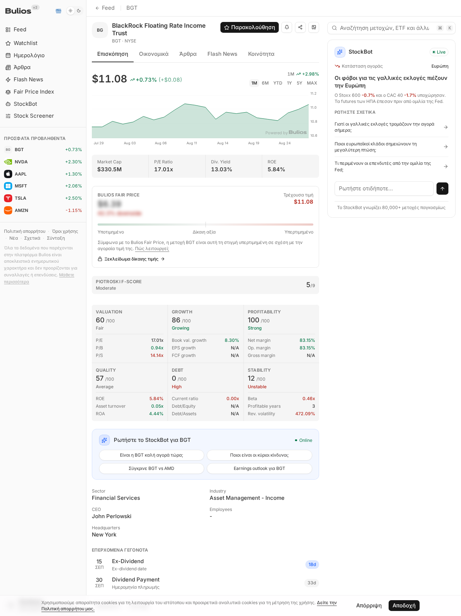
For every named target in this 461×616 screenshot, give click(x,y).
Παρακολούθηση (253, 27)
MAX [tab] (312, 83)
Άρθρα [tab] (188, 53)
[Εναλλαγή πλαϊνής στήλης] (86, 308)
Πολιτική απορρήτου (24, 231)
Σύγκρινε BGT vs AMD (151, 468)
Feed (108, 7)
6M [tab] (265, 83)
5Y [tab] (299, 83)
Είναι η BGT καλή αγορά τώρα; (151, 455)
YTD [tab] (277, 83)
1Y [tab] (289, 83)
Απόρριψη (369, 605)
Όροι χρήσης (65, 231)
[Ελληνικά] (58, 10)
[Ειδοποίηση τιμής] (286, 27)
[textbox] (384, 188)
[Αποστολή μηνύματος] (443, 188)
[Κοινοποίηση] (300, 27)
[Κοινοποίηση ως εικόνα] (313, 27)
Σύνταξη (56, 238)
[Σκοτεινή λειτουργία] (75, 10)
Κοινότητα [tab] (261, 53)
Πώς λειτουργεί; (152, 248)
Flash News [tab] (222, 53)
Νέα (13, 238)
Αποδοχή (404, 605)
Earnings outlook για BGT (259, 468)
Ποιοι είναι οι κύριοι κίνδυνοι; (259, 455)
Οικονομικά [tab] (154, 53)
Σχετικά (32, 238)
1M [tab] (254, 83)
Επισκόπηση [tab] (112, 53)
